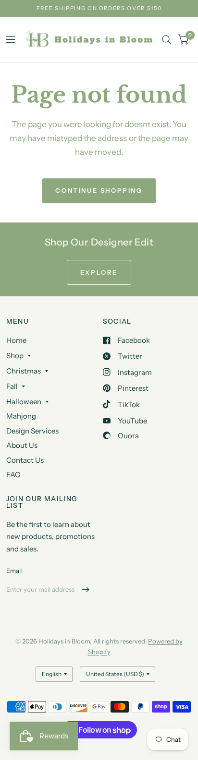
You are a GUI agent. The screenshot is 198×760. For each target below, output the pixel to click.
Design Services (32, 430)
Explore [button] (99, 272)
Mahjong (21, 416)
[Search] (166, 39)
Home (16, 340)
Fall (12, 386)
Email (14, 570)
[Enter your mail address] (86, 589)
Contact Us (25, 460)
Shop (15, 355)
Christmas (23, 370)
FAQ (13, 474)
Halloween (23, 401)
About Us (21, 445)
